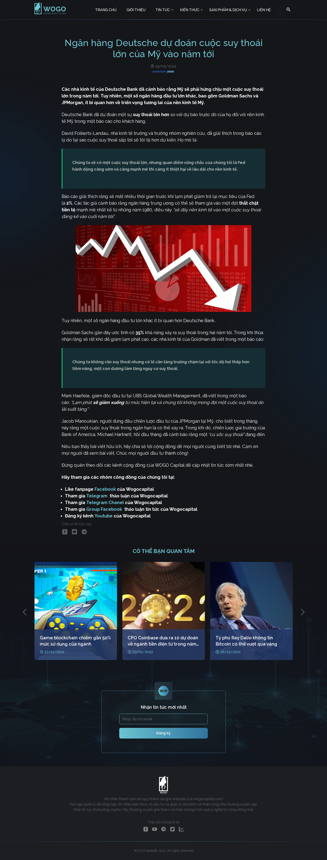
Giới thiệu (136, 10)
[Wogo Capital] (50, 14)
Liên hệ (264, 10)
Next (302, 612)
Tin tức (162, 10)
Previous (24, 612)
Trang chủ (106, 10)
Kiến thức (189, 10)
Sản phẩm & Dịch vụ (228, 10)
